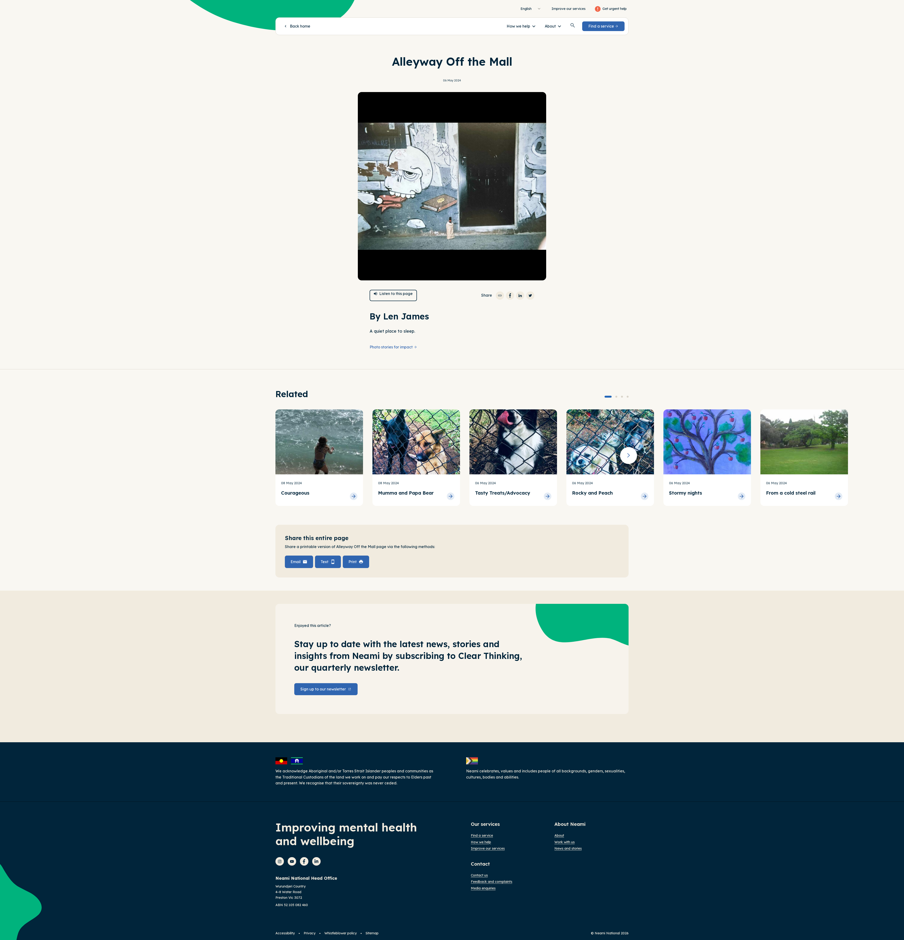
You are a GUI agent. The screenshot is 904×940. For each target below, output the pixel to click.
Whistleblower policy (340, 933)
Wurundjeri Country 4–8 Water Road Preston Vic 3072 (290, 892)
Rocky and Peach (592, 493)
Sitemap (372, 933)
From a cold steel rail (790, 493)
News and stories (568, 848)
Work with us (564, 842)
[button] (521, 26)
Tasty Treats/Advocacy (502, 493)
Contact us (479, 875)
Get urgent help (614, 8)
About (559, 835)
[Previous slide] (275, 455)
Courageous (295, 493)
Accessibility (285, 933)
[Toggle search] (573, 25)
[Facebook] (304, 861)
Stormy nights (685, 493)
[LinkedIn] (316, 861)
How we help (481, 842)
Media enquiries (483, 888)
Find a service (482, 835)
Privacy (309, 933)
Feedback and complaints (491, 881)
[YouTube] (292, 861)
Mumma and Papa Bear (406, 493)
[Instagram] (279, 861)
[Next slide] (628, 455)
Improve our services (568, 9)
